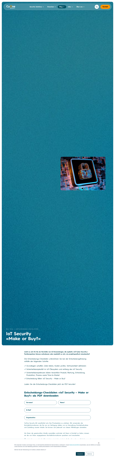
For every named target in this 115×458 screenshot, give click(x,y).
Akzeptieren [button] (80, 454)
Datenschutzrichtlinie (75, 445)
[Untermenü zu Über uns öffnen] (84, 7)
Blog (60, 7)
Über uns (79, 7)
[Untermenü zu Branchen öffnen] (55, 7)
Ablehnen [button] (89, 454)
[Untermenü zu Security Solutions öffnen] (43, 7)
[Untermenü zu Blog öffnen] (63, 7)
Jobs (69, 7)
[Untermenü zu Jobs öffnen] (72, 7)
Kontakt (105, 7)
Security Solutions (36, 7)
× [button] (99, 442)
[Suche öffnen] (97, 7)
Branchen (50, 7)
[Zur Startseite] (10, 7)
